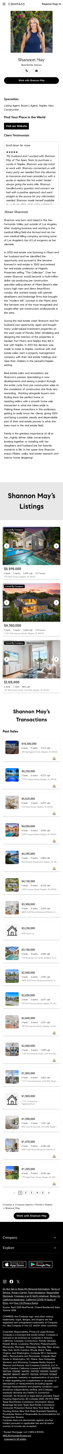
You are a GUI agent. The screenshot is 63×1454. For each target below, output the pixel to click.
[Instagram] (6, 1281)
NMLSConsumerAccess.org (17, 1435)
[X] (19, 1281)
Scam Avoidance (36, 1292)
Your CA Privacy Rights (26, 1303)
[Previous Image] (6, 546)
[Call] (27, 70)
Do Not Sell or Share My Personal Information (26, 1289)
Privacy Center (19, 1292)
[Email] (36, 70)
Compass (7, 1204)
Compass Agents (24, 1204)
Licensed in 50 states (15, 1439)
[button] (4, 4)
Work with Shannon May (31, 80)
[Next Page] (49, 1193)
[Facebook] (12, 1281)
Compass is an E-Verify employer (31, 1296)
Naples (48, 1204)
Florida (39, 1204)
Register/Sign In (51, 4)
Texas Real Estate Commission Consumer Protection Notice (29, 1406)
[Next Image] (56, 546)
